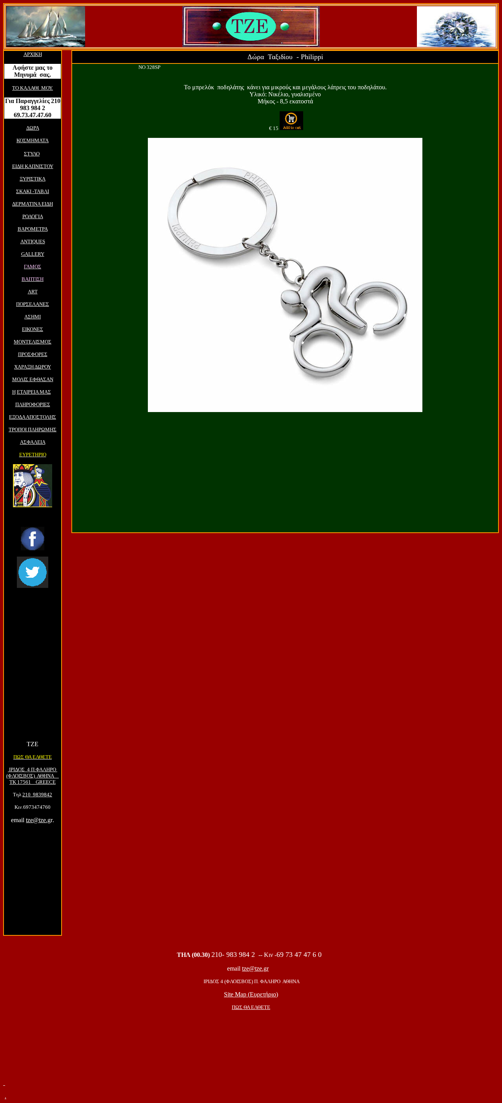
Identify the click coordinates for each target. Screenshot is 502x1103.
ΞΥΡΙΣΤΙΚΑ (32, 179)
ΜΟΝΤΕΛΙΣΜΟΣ (32, 342)
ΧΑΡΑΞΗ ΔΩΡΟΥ (32, 367)
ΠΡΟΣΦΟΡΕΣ (32, 354)
